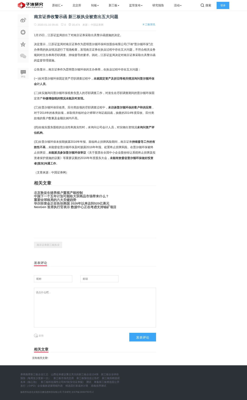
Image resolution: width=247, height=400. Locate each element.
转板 (94, 5)
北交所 (77, 5)
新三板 (113, 5)
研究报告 (158, 5)
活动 (177, 5)
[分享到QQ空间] (23, 48)
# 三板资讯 (149, 24)
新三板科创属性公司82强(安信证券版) (62, 381)
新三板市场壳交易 (64, 378)
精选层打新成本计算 (76, 385)
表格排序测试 (98, 385)
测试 (88, 381)
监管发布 (135, 5)
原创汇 (56, 5)
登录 (222, 5)
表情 (41, 335)
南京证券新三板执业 (48, 244)
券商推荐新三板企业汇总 (34, 374)
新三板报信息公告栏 (87, 378)
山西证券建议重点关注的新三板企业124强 (74, 374)
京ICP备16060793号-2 (82, 392)
